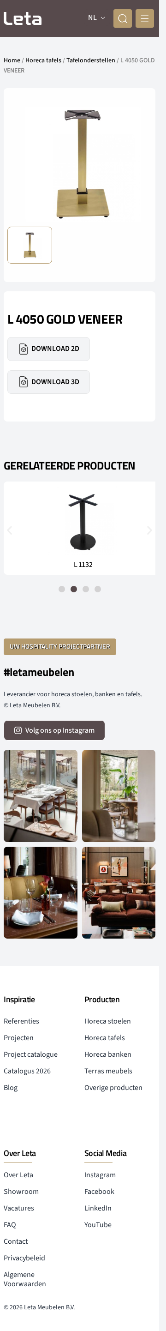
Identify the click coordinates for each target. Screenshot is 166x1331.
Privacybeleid (24, 1258)
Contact (16, 1241)
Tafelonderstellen (90, 60)
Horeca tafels (43, 60)
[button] (9, 530)
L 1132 (79, 565)
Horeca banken (107, 1054)
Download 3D (55, 382)
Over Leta (18, 1175)
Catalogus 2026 (27, 1071)
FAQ (10, 1225)
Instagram (100, 1175)
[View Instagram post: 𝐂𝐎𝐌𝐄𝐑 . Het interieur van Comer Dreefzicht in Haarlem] (119, 796)
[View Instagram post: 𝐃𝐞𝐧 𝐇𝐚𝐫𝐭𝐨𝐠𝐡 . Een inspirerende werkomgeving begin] (119, 893)
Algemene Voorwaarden (25, 1279)
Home (12, 60)
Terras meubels (108, 1071)
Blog (11, 1088)
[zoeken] (122, 18)
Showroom (21, 1191)
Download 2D (55, 348)
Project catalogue (31, 1054)
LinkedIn (98, 1208)
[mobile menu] (144, 18)
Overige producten (113, 1088)
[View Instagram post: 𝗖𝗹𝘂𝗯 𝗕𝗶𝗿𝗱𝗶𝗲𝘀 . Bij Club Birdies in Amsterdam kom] (40, 796)
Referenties (21, 1021)
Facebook (99, 1191)
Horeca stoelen (107, 1021)
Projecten (19, 1038)
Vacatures (19, 1208)
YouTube (98, 1225)
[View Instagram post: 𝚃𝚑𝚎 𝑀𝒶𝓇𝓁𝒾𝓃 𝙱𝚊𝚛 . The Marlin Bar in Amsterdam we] (40, 893)
